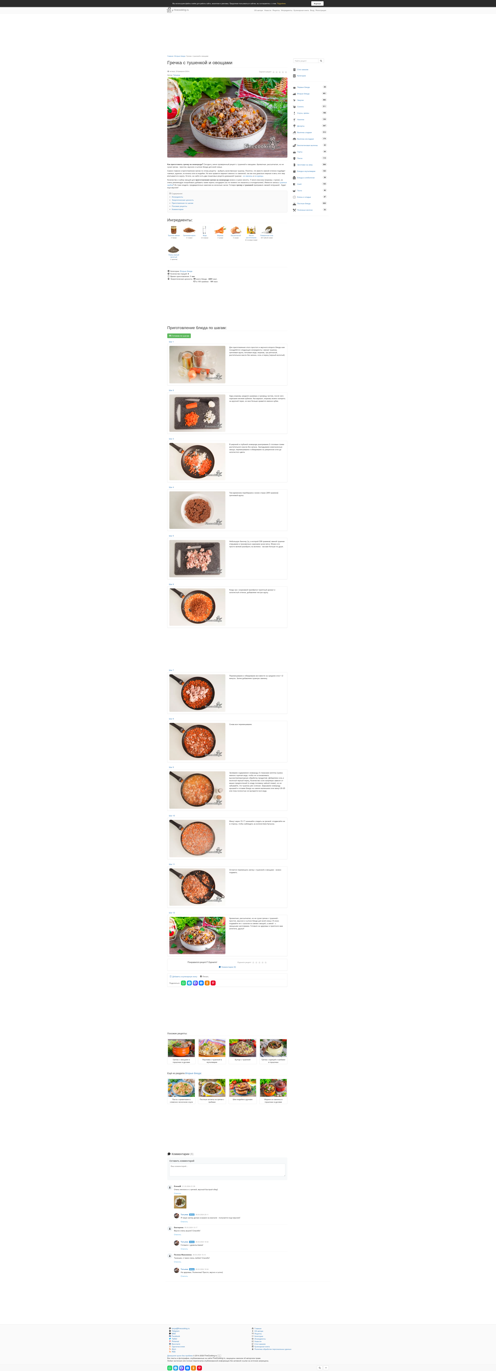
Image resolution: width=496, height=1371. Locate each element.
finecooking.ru (181, 9)
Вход (312, 10)
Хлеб (311, 184)
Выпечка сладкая (311, 132)
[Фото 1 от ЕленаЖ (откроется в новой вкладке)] (180, 1202)
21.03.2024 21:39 (188, 1186)
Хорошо (317, 3)
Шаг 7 (171, 670)
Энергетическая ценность (183, 200)
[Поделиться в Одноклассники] (207, 983)
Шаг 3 (171, 438)
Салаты (311, 106)
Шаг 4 (171, 487)
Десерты (311, 125)
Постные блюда (311, 203)
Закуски (311, 100)
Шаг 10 (172, 815)
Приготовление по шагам (182, 203)
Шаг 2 (171, 390)
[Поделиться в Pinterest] (213, 983)
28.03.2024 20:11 (202, 1214)
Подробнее (281, 3)
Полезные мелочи (311, 209)
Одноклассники (178, 1346)
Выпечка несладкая (311, 138)
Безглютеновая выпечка (311, 145)
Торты (311, 151)
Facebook (176, 1336)
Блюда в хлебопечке (311, 177)
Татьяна (176, 75)
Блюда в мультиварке (311, 171)
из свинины (248, 176)
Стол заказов (302, 69)
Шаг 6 (171, 584)
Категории (301, 75)
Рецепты (276, 10)
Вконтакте (176, 1344)
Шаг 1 (171, 341)
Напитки (311, 119)
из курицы (259, 176)
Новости (267, 10)
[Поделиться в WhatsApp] (183, 983)
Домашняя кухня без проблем (180, 1355)
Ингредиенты (286, 10)
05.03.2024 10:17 (190, 1227)
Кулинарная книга (301, 10)
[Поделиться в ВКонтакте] (201, 983)
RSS (173, 1351)
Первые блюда (311, 87)
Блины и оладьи (311, 196)
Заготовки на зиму (311, 164)
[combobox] (305, 61)
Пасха (311, 158)
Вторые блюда (180, 56)
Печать (205, 976)
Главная (170, 56)
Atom (174, 1349)
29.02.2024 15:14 (199, 1254)
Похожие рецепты (179, 206)
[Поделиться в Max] (195, 983)
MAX (174, 1333)
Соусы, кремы (311, 113)
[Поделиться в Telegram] (189, 983)
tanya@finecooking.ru (181, 1328)
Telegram (176, 1331)
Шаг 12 (172, 912)
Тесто (311, 190)
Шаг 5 (171, 535)
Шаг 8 (171, 718)
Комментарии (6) (228, 967)
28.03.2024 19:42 (202, 1242)
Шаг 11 (172, 864)
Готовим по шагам (180, 335)
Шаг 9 (171, 767)
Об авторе (258, 10)
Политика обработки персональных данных (272, 1349)
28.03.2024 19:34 (202, 1269)
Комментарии (177, 209)
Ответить (177, 1193)
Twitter (174, 1338)
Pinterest (175, 1341)
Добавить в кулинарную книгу (184, 976)
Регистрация (321, 10)
